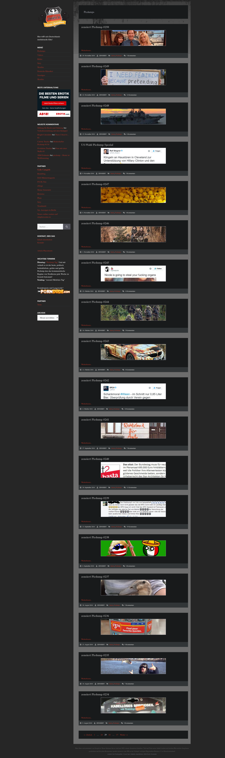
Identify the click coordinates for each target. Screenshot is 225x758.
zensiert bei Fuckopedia (114, 754)
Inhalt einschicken (44, 239)
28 (102, 734)
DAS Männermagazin (46, 177)
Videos (40, 55)
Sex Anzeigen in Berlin (46, 210)
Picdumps (119, 55)
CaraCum (126, 754)
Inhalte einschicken (137, 754)
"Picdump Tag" (52, 262)
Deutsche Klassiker (45, 71)
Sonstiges (41, 75)
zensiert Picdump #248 (95, 105)
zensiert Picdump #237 (95, 576)
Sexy (39, 63)
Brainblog (41, 173)
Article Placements (44, 250)
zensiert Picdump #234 (95, 694)
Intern (113, 55)
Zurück (88, 734)
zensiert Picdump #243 (95, 341)
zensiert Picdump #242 (95, 380)
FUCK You (41, 181)
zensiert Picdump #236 (95, 616)
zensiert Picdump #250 (95, 27)
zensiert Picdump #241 (95, 419)
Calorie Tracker (43, 141)
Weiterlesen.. (86, 50)
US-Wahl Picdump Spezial (97, 144)
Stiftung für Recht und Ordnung (50, 127)
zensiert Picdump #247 (95, 184)
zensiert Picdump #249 (95, 66)
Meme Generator (44, 189)
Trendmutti (41, 206)
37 (117, 734)
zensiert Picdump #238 (95, 537)
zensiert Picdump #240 (95, 459)
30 (109, 734)
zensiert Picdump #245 (95, 262)
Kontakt (40, 242)
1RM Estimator (43, 155)
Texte (39, 304)
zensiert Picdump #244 (95, 302)
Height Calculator (44, 134)
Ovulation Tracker (44, 148)
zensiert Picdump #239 (95, 498)
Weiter (124, 734)
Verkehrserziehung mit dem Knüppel (52, 130)
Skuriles (40, 67)
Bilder (39, 59)
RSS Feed (147, 754)
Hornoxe (40, 193)
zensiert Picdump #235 (95, 655)
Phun (39, 198)
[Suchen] (66, 227)
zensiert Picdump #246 (95, 223)
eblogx (40, 185)
